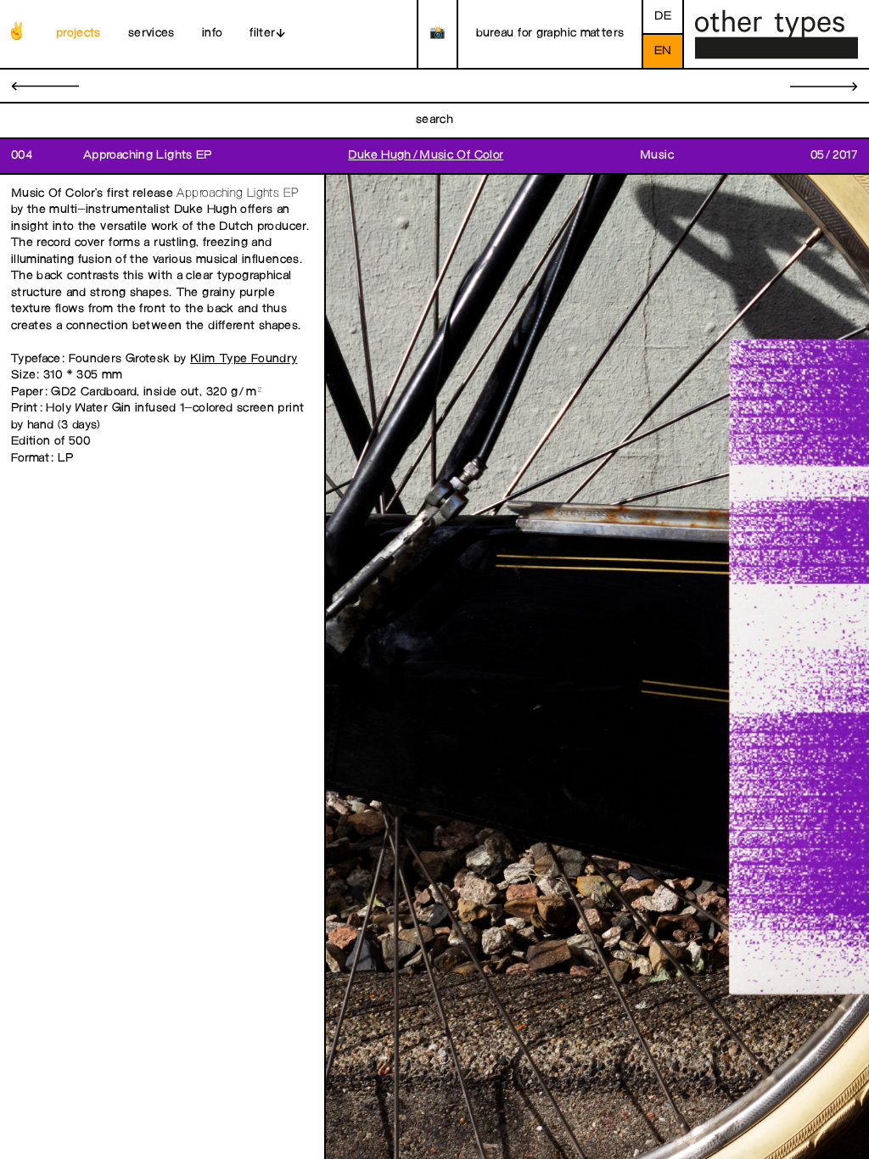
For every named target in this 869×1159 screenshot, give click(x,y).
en (663, 51)
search (434, 120)
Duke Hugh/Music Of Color (425, 155)
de (662, 16)
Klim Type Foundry (243, 359)
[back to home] (776, 34)
